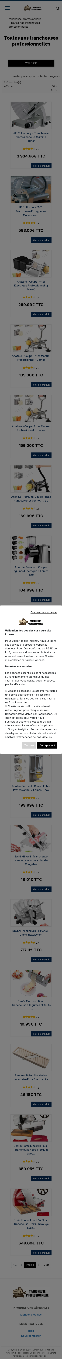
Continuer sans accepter (44, 612)
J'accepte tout (47, 745)
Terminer (29, 745)
